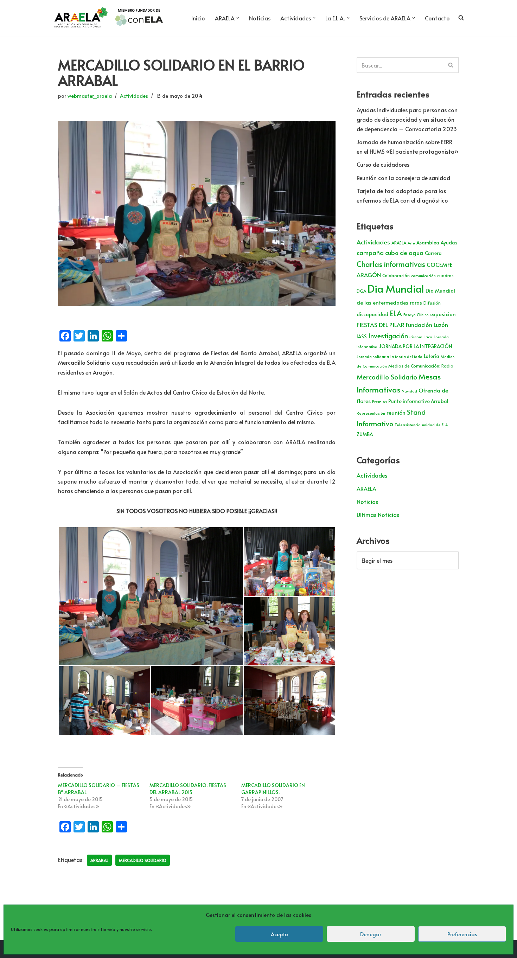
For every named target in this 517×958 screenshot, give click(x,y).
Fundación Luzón (427, 325)
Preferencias (462, 934)
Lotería (431, 356)
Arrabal (99, 860)
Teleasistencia (408, 424)
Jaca (428, 336)
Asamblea (427, 242)
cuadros (445, 275)
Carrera (433, 253)
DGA (361, 291)
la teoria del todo (406, 356)
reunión (396, 412)
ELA (396, 313)
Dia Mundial (396, 288)
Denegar (370, 934)
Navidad (409, 391)
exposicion (443, 314)
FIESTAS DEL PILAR (380, 324)
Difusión (432, 303)
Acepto (279, 934)
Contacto (437, 18)
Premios (379, 401)
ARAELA (398, 242)
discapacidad (372, 314)
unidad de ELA (435, 424)
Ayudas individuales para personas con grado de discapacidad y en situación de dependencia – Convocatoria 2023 (407, 119)
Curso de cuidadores (383, 164)
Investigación (388, 335)
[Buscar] (451, 65)
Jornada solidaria (373, 356)
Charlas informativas (391, 264)
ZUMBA (365, 434)
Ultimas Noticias (378, 514)
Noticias (259, 18)
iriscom (415, 336)
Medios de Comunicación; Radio (420, 366)
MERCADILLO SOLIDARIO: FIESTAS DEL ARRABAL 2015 (187, 789)
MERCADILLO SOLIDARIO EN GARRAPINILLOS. (273, 789)
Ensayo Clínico (416, 314)
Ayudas (449, 242)
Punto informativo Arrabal (418, 401)
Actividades (134, 95)
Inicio (198, 18)
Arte (411, 242)
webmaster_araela (90, 95)
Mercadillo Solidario (142, 860)
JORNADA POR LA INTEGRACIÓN (415, 346)
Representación (371, 413)
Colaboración (396, 275)
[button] (237, 18)
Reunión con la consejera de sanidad (403, 177)
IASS (362, 336)
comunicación (423, 275)
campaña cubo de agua (390, 252)
